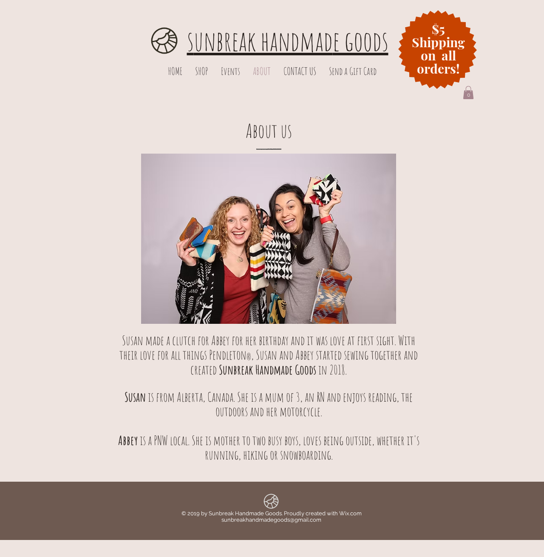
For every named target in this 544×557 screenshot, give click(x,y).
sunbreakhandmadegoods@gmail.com (271, 520)
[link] (468, 92)
